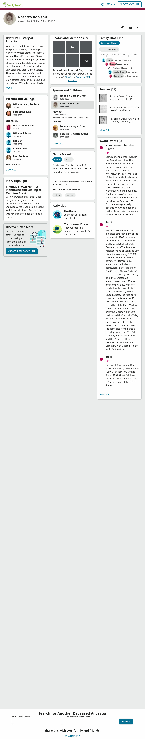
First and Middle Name (21, 716)
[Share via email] (131, 28)
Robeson (70, 195)
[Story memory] (72, 47)
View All (11, 169)
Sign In (111, 4)
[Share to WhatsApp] (123, 28)
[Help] (102, 4)
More (9, 87)
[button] (25, 106)
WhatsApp (74, 736)
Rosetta (69, 159)
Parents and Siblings (109, 49)
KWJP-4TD (52, 21)
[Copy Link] (139, 28)
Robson (57, 195)
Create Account (129, 4)
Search (126, 721)
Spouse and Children (109, 43)
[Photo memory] (59, 47)
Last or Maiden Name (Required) (79, 716)
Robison (57, 159)
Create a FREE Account (21, 251)
